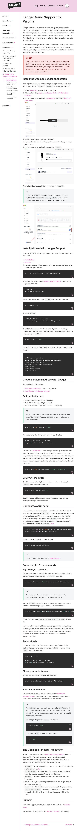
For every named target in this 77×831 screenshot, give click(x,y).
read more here (55, 558)
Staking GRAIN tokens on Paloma (9, 70)
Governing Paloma (7, 65)
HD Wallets (37, 451)
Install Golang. (30, 260)
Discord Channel (53, 811)
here (52, 524)
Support (8, 101)
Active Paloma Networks (9, 52)
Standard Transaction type (55, 754)
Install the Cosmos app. (33, 388)
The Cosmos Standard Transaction (12, 97)
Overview (69, 825)
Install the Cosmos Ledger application (11, 79)
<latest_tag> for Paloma (53, 281)
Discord (51, 6)
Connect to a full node (12, 90)
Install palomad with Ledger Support (11, 83)
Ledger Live (33, 90)
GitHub (60, 6)
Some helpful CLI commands (10, 93)
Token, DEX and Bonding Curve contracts (9, 58)
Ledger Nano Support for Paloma (10, 75)
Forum (43, 6)
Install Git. (28, 262)
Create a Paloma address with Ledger (11, 87)
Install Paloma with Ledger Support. (37, 391)
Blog (36, 6)
